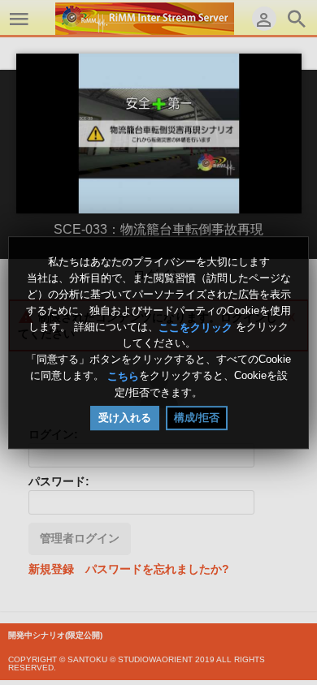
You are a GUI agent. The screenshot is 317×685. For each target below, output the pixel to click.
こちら (123, 376)
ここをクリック (195, 327)
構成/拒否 (196, 417)
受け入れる (124, 417)
